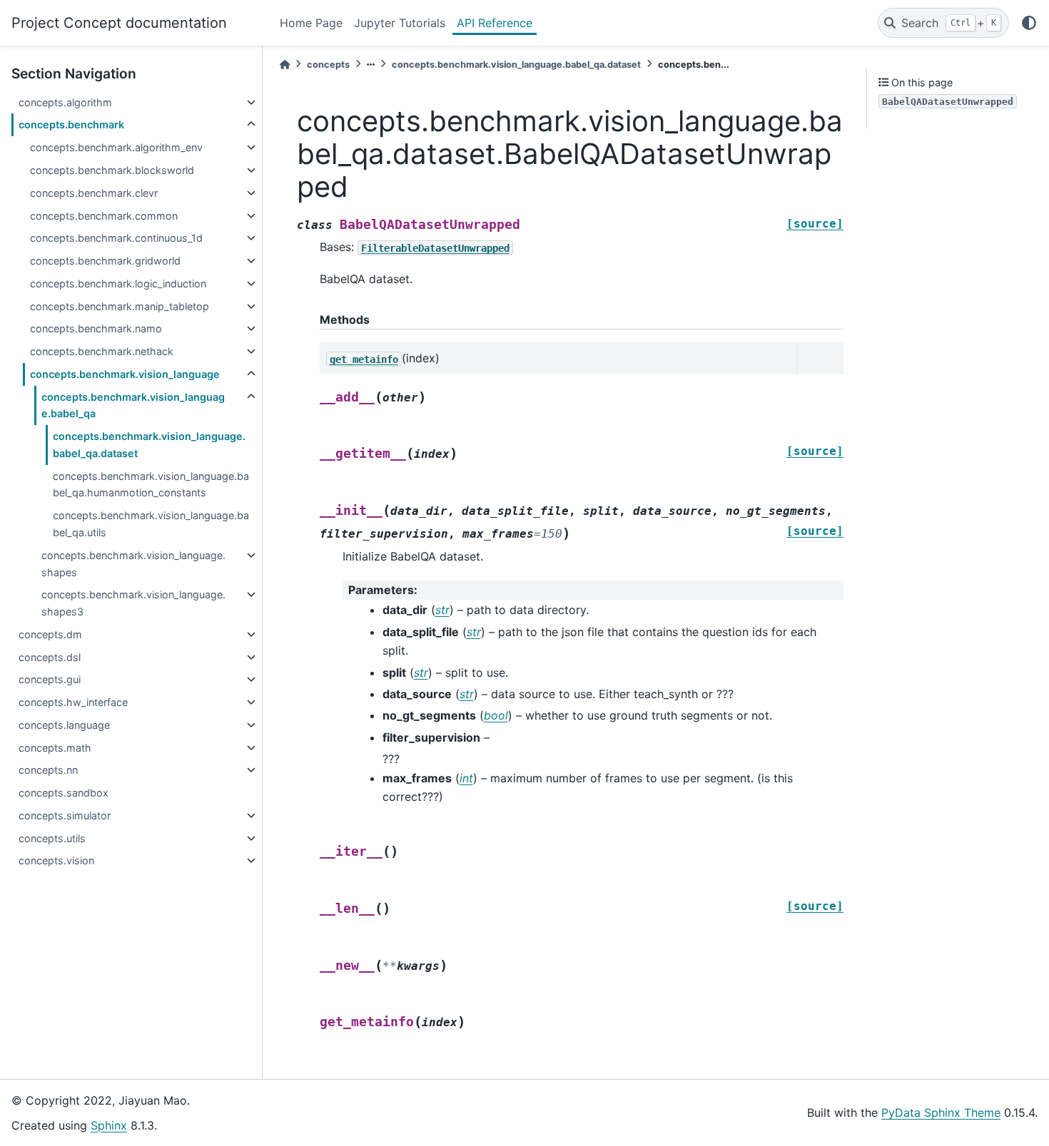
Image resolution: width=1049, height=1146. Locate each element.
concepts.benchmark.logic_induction (118, 283)
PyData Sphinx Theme (940, 1112)
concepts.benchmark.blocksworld (112, 170)
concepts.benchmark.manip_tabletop (119, 306)
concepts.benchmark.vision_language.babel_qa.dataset (149, 444)
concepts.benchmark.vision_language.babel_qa (133, 405)
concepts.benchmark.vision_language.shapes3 (133, 603)
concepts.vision (56, 860)
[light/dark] (1029, 23)
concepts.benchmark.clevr (94, 193)
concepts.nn (48, 770)
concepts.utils (52, 838)
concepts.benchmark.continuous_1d (116, 238)
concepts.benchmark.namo (96, 328)
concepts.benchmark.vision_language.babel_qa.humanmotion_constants (151, 484)
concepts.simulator (65, 815)
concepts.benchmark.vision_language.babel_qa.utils (151, 523)
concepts (328, 64)
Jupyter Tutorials (399, 23)
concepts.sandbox (63, 793)
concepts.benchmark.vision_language (125, 374)
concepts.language (64, 725)
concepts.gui (50, 679)
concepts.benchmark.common (104, 216)
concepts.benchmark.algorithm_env (116, 147)
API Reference (494, 23)
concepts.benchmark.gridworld (105, 261)
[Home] (285, 64)
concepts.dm (50, 634)
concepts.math (55, 748)
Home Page (311, 23)
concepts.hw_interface (73, 702)
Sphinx (109, 1125)
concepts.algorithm (65, 102)
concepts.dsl (50, 657)
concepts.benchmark (71, 124)
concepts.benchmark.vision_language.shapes (133, 563)
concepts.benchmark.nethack (101, 351)
